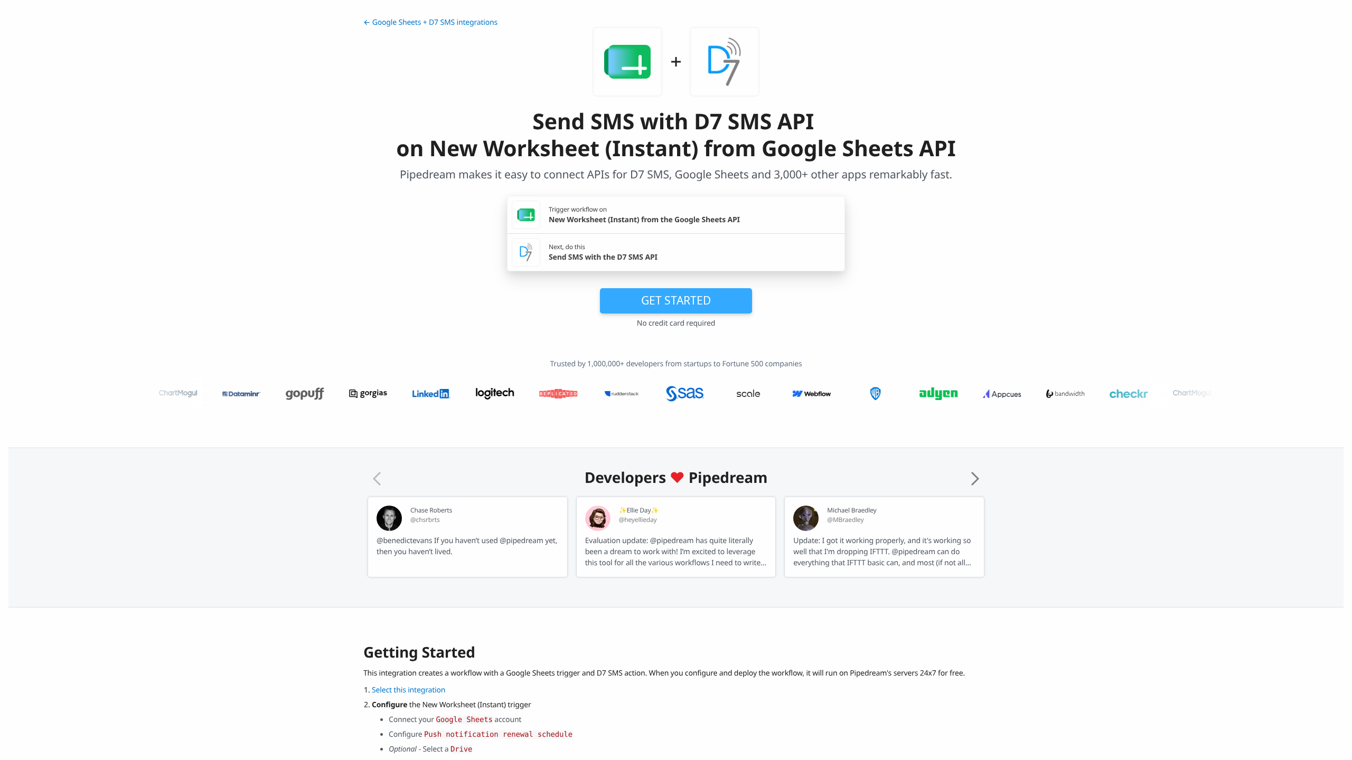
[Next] (975, 478)
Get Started (676, 300)
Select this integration (408, 690)
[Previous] (377, 478)
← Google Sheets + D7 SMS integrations (430, 22)
